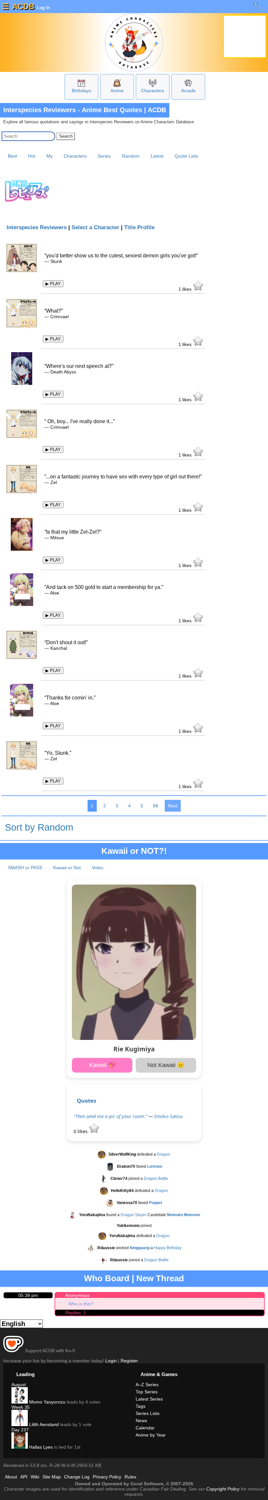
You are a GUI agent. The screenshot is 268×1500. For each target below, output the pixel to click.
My (49, 156)
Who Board (106, 1278)
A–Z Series (147, 1384)
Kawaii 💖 (102, 1065)
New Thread (160, 1278)
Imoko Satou (168, 1116)
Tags (140, 1406)
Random (131, 156)
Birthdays (81, 90)
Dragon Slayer (133, 1215)
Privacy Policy (107, 1476)
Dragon (163, 1154)
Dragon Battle (156, 1178)
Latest (157, 156)
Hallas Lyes (40, 1447)
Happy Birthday (167, 1248)
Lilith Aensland (43, 1424)
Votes (97, 867)
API (23, 1476)
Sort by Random (39, 827)
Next (172, 805)
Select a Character (95, 227)
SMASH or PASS (25, 867)
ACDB (23, 6)
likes (185, 289)
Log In (43, 7)
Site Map (51, 1476)
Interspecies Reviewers (37, 227)
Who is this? (80, 1303)
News (141, 1420)
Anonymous (77, 1295)
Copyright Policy (223, 1488)
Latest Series (149, 1399)
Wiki (35, 1476)
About (11, 1476)
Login (111, 1360)
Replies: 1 (75, 1312)
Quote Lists (186, 156)
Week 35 (20, 1407)
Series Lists (147, 1413)
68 (155, 805)
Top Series (147, 1391)
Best (12, 156)
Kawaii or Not (67, 867)
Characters (152, 90)
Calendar (145, 1427)
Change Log (77, 1476)
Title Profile (139, 227)
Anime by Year (151, 1435)
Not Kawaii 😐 (165, 1065)
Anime (117, 90)
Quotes (86, 1100)
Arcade (188, 90)
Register (129, 1360)
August (18, 1384)
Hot (31, 156)
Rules (130, 1476)
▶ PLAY (53, 283)
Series (104, 156)
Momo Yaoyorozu (46, 1402)
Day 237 (20, 1429)
